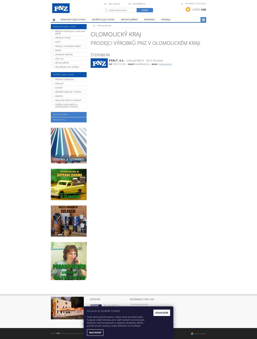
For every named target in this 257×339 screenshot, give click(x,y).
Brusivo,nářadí (129, 19)
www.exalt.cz (165, 64)
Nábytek (59, 96)
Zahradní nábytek (64, 54)
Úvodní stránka (54, 19)
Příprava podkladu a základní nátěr (70, 32)
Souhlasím (161, 312)
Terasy (58, 50)
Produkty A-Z (59, 120)
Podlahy (59, 83)
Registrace (201, 4)
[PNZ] (61, 8)
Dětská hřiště (62, 63)
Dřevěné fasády (63, 38)
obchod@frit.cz (113, 305)
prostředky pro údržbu (67, 67)
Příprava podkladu (64, 79)
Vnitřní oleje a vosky (103, 19)
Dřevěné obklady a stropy (68, 92)
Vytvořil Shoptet (200, 333)
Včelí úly (59, 58)
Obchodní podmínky (139, 304)
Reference (149, 19)
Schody (59, 87)
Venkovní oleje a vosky (73, 19)
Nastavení (95, 332)
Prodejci (166, 19)
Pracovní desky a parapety (68, 100)
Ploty (58, 42)
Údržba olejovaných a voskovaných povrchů (66, 105)
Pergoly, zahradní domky (68, 46)
